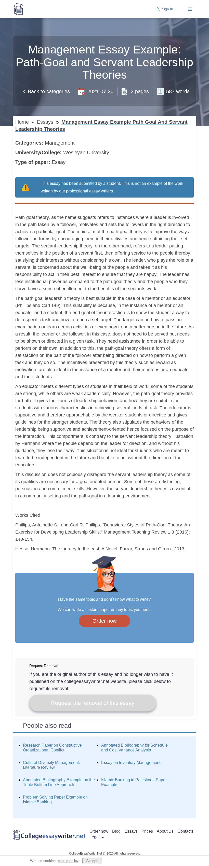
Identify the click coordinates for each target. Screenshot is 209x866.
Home (22, 122)
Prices (147, 831)
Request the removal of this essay (92, 703)
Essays (46, 122)
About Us (165, 831)
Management (60, 143)
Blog (116, 831)
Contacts (185, 831)
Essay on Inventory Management (130, 762)
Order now (104, 621)
